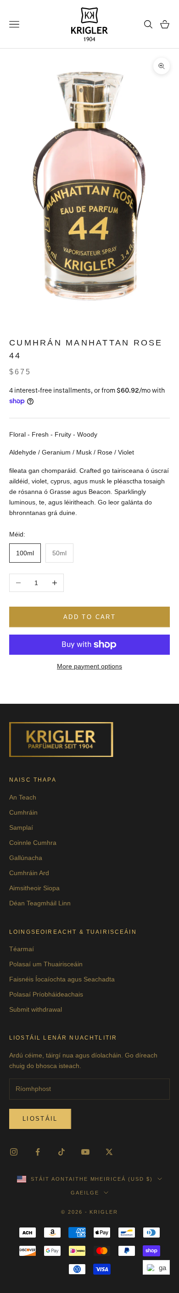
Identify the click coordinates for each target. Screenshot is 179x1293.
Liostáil (40, 1118)
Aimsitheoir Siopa (34, 888)
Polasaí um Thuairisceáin (46, 964)
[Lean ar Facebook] (37, 1151)
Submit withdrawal (35, 1009)
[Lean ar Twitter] (109, 1151)
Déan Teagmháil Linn (40, 903)
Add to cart (89, 617)
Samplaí (21, 827)
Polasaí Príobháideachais (46, 994)
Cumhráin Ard (29, 873)
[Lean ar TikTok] (61, 1151)
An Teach (22, 797)
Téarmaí (21, 949)
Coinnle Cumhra (32, 842)
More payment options (89, 666)
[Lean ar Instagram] (13, 1151)
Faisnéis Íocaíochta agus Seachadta (62, 979)
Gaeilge (85, 1192)
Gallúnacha (25, 857)
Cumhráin (23, 812)
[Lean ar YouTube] (85, 1151)
